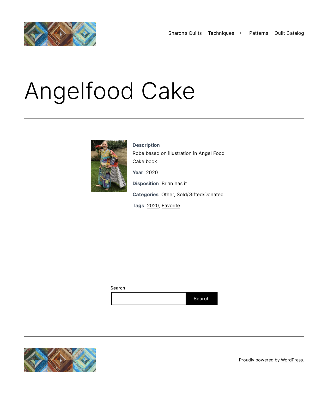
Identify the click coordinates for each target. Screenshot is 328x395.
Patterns (258, 33)
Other (167, 194)
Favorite (171, 205)
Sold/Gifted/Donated (200, 194)
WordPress (292, 359)
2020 (153, 205)
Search (117, 287)
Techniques (221, 33)
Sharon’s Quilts (185, 33)
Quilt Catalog (289, 33)
